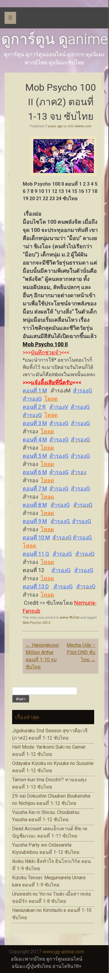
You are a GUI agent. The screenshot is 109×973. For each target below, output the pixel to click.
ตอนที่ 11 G (36, 554)
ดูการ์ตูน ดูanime (54, 39)
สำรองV (58, 407)
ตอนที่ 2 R (34, 407)
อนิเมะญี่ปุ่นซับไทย (31, 966)
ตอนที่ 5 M (35, 456)
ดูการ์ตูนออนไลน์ (64, 959)
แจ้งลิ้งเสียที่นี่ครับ (51, 382)
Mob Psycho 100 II (45, 344)
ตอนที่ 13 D (36, 586)
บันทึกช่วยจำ (46, 352)
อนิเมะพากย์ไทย (28, 959)
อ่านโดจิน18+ (66, 966)
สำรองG (82, 390)
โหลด (51, 415)
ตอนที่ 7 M (35, 488)
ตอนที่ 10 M (36, 537)
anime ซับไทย (69, 617)
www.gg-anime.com (63, 952)
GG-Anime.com (79, 126)
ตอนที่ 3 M (35, 423)
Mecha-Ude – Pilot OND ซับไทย (81, 652)
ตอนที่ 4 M (35, 439)
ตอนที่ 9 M (35, 521)
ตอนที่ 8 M (35, 505)
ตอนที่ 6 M (35, 472)
